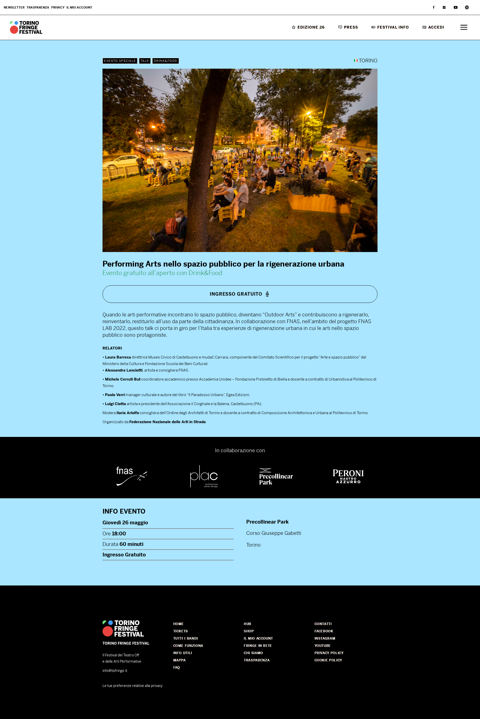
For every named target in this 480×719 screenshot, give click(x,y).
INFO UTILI (182, 653)
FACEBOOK (323, 631)
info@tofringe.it (114, 670)
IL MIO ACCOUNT (258, 638)
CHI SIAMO (253, 653)
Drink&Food (166, 61)
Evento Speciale (120, 61)
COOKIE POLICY (328, 660)
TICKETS (180, 631)
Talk (144, 61)
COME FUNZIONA (188, 646)
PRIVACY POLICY (329, 653)
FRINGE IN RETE (258, 646)
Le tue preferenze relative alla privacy (132, 685)
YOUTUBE (322, 646)
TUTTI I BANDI (185, 638)
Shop (249, 631)
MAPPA (179, 660)
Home (178, 624)
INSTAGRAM (325, 638)
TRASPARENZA (257, 660)
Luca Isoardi (38, 588)
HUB (247, 624)
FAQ (176, 667)
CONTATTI (323, 624)
